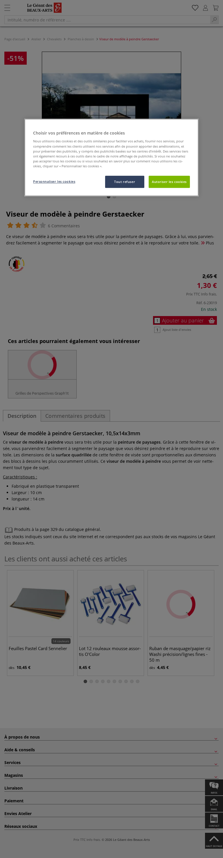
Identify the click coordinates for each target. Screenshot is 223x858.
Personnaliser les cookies (54, 181)
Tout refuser (124, 181)
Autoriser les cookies (169, 181)
